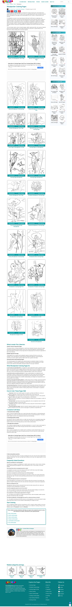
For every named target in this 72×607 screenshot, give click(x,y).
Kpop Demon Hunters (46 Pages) (54, 43)
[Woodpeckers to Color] (36, 302)
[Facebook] (17, 530)
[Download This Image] (16, 31)
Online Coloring (44, 1)
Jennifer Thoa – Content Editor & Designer (17, 9)
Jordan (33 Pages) (54, 122)
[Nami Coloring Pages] (62, 97)
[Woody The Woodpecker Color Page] (16, 43)
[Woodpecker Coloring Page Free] (16, 272)
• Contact (47, 587)
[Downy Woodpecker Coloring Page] (16, 242)
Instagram (62, 593)
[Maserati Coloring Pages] (54, 107)
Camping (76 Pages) (62, 27)
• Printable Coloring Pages (34, 587)
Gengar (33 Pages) (62, 123)
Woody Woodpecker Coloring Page (16, 109)
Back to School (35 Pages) (54, 16)
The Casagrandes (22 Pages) (54, 92)
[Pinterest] (19, 530)
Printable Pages (31, 1)
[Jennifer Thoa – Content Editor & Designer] (8, 9)
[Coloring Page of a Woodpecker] (36, 138)
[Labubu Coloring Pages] (62, 49)
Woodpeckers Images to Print (16, 334)
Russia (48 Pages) (54, 102)
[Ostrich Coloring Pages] (11, 570)
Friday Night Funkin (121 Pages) (54, 55)
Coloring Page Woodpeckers (36, 177)
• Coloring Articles (32, 599)
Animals (11, 4)
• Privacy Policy (48, 593)
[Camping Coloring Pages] (62, 22)
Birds (15, 4)
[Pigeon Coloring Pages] (21, 570)
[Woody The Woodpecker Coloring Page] (36, 43)
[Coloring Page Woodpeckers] (36, 162)
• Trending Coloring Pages (34, 595)
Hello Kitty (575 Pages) (54, 65)
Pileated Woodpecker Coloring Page (36, 225)
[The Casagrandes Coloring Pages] (54, 86)
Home (8, 4)
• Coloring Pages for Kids (34, 589)
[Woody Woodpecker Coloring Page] (16, 94)
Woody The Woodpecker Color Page (16, 58)
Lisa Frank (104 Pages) (62, 65)
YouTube (61, 591)
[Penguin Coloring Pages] (31, 570)
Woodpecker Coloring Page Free (16, 286)
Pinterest (62, 589)
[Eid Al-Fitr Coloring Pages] (62, 71)
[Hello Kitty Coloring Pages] (54, 60)
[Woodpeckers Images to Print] (16, 326)
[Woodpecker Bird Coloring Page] (36, 242)
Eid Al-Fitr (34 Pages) (62, 76)
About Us (52, 1)
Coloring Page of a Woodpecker (36, 147)
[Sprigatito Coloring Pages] (62, 86)
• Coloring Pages (32, 585)
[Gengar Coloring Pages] (62, 118)
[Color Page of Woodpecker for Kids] (16, 138)
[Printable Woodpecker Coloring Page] (36, 186)
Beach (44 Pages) (54, 26)
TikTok (61, 595)
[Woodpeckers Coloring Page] (16, 302)
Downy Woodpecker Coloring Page (16, 256)
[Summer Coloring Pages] (62, 11)
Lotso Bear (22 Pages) (62, 112)
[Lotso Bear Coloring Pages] (62, 107)
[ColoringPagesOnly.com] (7, 1)
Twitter (61, 587)
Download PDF (12, 56)
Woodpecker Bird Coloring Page (36, 256)
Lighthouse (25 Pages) (62, 43)
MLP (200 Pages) (54, 75)
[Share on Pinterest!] (10, 31)
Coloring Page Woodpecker (16, 177)
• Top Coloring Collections (34, 597)
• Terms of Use (48, 591)
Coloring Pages (22, 1)
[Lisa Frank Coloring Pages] (62, 60)
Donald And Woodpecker (36, 341)
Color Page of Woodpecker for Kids (16, 147)
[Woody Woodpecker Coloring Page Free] (36, 94)
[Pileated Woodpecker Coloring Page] (36, 210)
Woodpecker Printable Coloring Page (36, 286)
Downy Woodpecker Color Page (16, 195)
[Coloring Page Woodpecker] (16, 162)
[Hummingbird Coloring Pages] (41, 570)
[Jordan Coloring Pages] (54, 118)
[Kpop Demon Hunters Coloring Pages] (54, 37)
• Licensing (47, 595)
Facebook (62, 585)
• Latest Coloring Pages (33, 593)
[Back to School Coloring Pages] (54, 11)
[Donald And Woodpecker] (36, 329)
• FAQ (46, 597)
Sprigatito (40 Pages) (62, 92)
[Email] (20, 530)
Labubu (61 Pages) (62, 54)
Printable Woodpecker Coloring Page (36, 195)
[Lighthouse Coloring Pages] (62, 37)
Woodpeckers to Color (36, 316)
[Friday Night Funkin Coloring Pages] (54, 49)
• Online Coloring (32, 591)
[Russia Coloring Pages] (54, 97)
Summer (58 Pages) (62, 16)
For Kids (38, 1)
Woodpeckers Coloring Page (16, 316)
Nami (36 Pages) (62, 102)
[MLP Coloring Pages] (54, 71)
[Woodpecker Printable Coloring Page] (36, 272)
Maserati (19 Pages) (54, 112)
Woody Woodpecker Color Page (16, 128)
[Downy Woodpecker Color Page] (16, 186)
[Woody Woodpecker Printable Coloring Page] (36, 119)
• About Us (47, 585)
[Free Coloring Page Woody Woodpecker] (16, 210)
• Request (47, 599)
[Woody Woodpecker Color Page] (16, 119)
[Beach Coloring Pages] (54, 22)
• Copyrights (47, 589)
